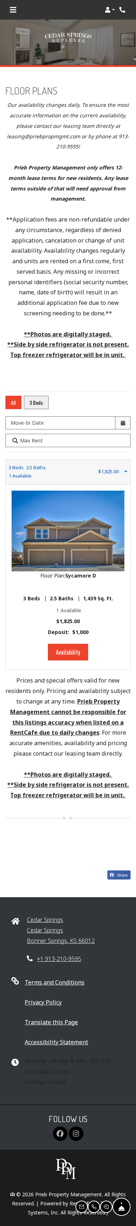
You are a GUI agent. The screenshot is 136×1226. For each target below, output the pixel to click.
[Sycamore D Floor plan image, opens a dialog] (68, 531)
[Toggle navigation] (13, 10)
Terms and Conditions (55, 982)
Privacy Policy (43, 1002)
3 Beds (36, 402)
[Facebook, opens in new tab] (60, 1133)
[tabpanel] (68, 564)
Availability (72, 651)
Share (122, 875)
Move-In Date (27, 422)
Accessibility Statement (56, 1042)
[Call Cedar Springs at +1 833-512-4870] (123, 10)
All (13, 402)
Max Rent (31, 440)
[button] (110, 10)
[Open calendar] (123, 423)
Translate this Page (51, 1022)
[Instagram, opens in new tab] (76, 1133)
